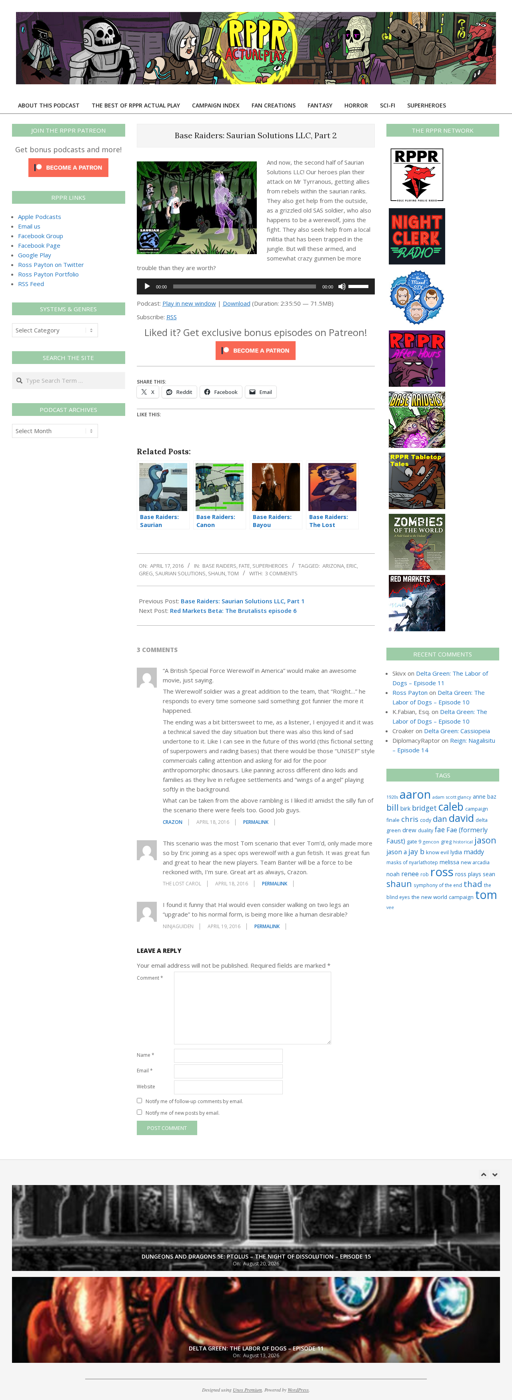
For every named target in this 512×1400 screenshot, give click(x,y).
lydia (456, 852)
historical (463, 842)
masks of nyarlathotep (412, 862)
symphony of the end (438, 885)
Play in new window (189, 303)
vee (390, 907)
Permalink (255, 822)
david (461, 818)
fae (440, 829)
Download (236, 303)
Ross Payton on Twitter (51, 264)
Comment (150, 977)
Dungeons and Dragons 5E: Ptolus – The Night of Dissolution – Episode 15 (256, 1219)
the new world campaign (443, 897)
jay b (416, 851)
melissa (449, 862)
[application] (256, 286)
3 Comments (281, 573)
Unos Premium (247, 1389)
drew (409, 830)
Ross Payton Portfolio (48, 274)
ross (442, 872)
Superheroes (270, 565)
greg (146, 573)
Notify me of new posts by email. (183, 1113)
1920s (392, 797)
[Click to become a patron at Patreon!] (256, 346)
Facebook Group (40, 236)
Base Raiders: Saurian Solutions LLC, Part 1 (243, 601)
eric (351, 565)
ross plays (468, 874)
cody (425, 820)
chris (409, 819)
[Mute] (342, 286)
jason (485, 840)
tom (233, 573)
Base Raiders (219, 565)
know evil (437, 852)
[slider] (359, 285)
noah (393, 874)
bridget (424, 808)
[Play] (147, 286)
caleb (451, 806)
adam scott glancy (451, 797)
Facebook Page (39, 245)
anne (479, 796)
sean (489, 874)
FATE (244, 565)
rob (424, 874)
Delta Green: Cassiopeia (457, 731)
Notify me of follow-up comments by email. (194, 1101)
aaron (415, 794)
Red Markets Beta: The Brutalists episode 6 (233, 610)
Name (145, 1055)
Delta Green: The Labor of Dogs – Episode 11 (256, 1310)
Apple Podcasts (39, 217)
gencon (431, 842)
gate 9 (414, 841)
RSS (171, 317)
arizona (333, 565)
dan (440, 818)
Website (146, 1086)
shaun (216, 573)
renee (410, 873)
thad (473, 883)
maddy (474, 851)
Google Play (34, 255)
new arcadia (475, 862)
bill (392, 807)
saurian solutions (180, 573)
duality (425, 830)
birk (405, 808)
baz (491, 796)
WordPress (298, 1389)
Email (145, 1070)
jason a (396, 851)
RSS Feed (31, 284)
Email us (29, 226)
